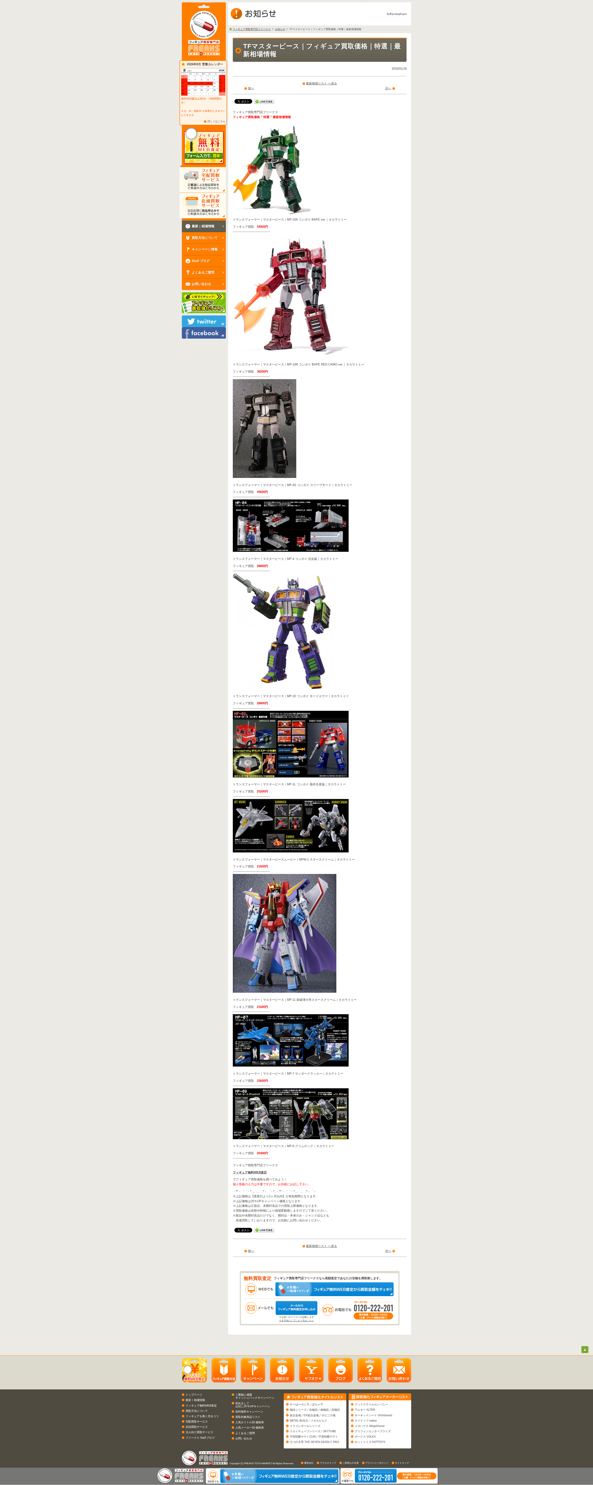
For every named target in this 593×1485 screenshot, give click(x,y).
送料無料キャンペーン (249, 1411)
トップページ (194, 1394)
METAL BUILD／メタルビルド (308, 1420)
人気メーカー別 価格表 (249, 1427)
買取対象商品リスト (247, 1417)
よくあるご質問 (245, 1433)
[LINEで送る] (264, 101)
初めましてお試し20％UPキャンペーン (252, 1405)
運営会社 (308, 1463)
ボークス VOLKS (365, 1436)
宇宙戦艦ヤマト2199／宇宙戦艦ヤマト (314, 1436)
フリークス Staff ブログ (200, 1437)
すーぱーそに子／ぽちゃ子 (306, 1404)
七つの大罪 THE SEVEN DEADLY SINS (314, 1442)
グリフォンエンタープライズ (373, 1431)
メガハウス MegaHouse (370, 1426)
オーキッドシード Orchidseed (373, 1415)
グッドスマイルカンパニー (371, 1404)
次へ (388, 88)
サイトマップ (402, 1463)
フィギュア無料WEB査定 (250, 1172)
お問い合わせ (243, 1438)
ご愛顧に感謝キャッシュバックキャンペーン (254, 1396)
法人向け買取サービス (199, 1432)
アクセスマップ (328, 1463)
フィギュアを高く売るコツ (202, 1416)
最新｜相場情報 (195, 1400)
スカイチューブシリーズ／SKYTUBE (313, 1431)
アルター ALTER (365, 1409)
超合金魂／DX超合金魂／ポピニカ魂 (312, 1415)
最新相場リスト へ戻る (321, 83)
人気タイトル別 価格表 (249, 1422)
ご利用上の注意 (351, 1463)
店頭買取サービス (197, 1427)
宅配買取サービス (197, 1421)
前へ (251, 88)
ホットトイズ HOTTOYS (370, 1442)
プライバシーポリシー (376, 1463)
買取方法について (197, 1411)
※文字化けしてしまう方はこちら (296, 1320)
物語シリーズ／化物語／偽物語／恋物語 (315, 1409)
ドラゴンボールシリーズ (305, 1426)
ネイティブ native (366, 1420)
